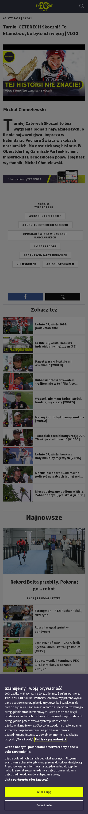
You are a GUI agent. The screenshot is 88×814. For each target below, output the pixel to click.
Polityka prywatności (50, 739)
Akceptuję (44, 792)
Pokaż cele (43, 805)
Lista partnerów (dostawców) (26, 780)
